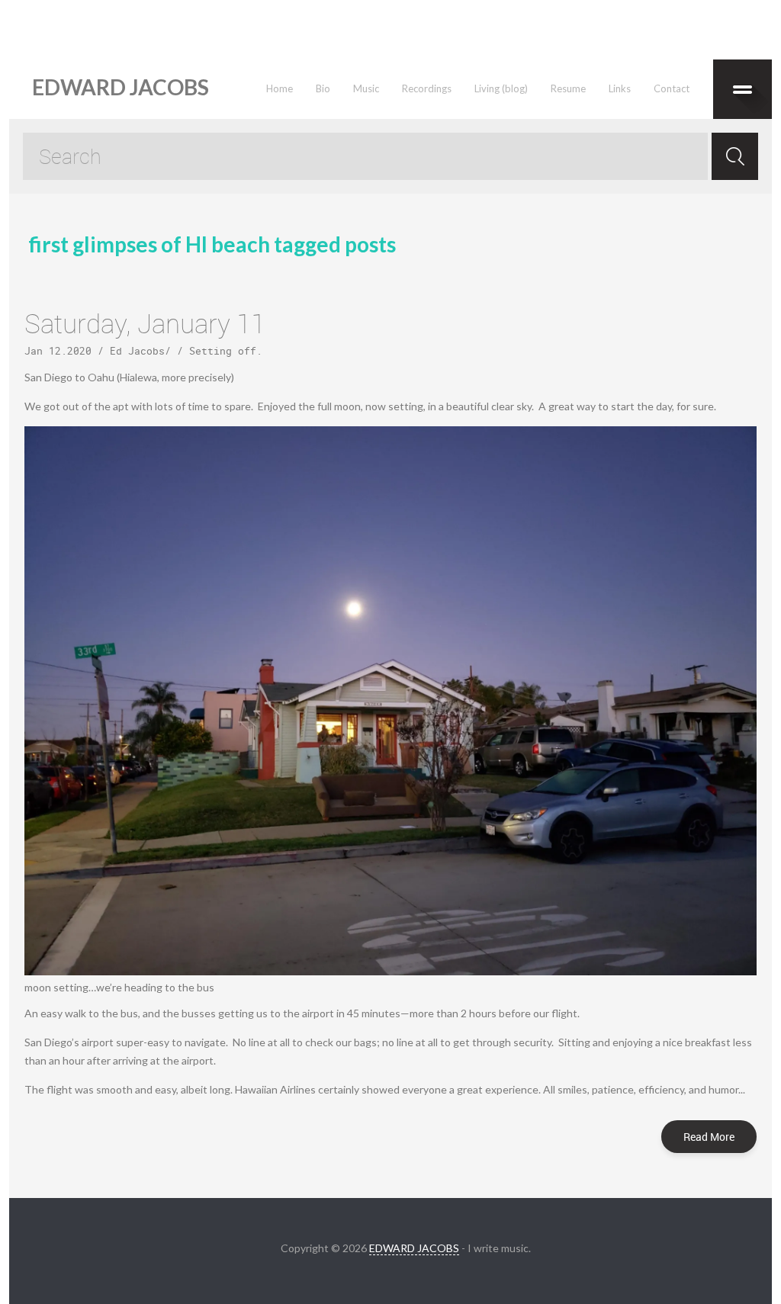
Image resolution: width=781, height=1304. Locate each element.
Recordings (427, 88)
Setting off (222, 351)
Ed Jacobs (137, 351)
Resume (568, 88)
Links (620, 88)
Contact (671, 88)
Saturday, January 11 (144, 323)
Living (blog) (501, 88)
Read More (708, 1136)
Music (366, 88)
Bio (323, 88)
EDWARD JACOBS (414, 1247)
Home (279, 88)
